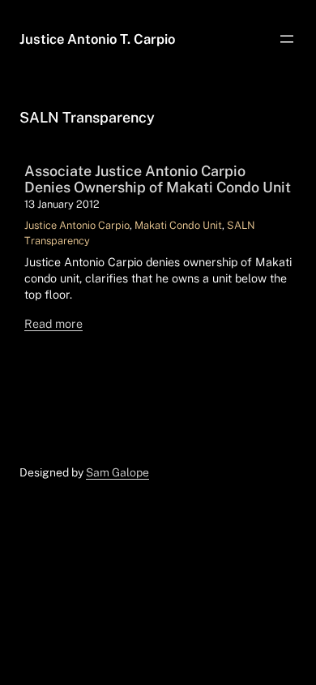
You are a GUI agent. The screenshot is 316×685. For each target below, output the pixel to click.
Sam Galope (117, 472)
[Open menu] (287, 39)
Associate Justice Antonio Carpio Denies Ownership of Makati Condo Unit (157, 179)
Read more (53, 323)
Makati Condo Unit (178, 225)
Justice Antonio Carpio (77, 225)
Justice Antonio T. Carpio (97, 39)
